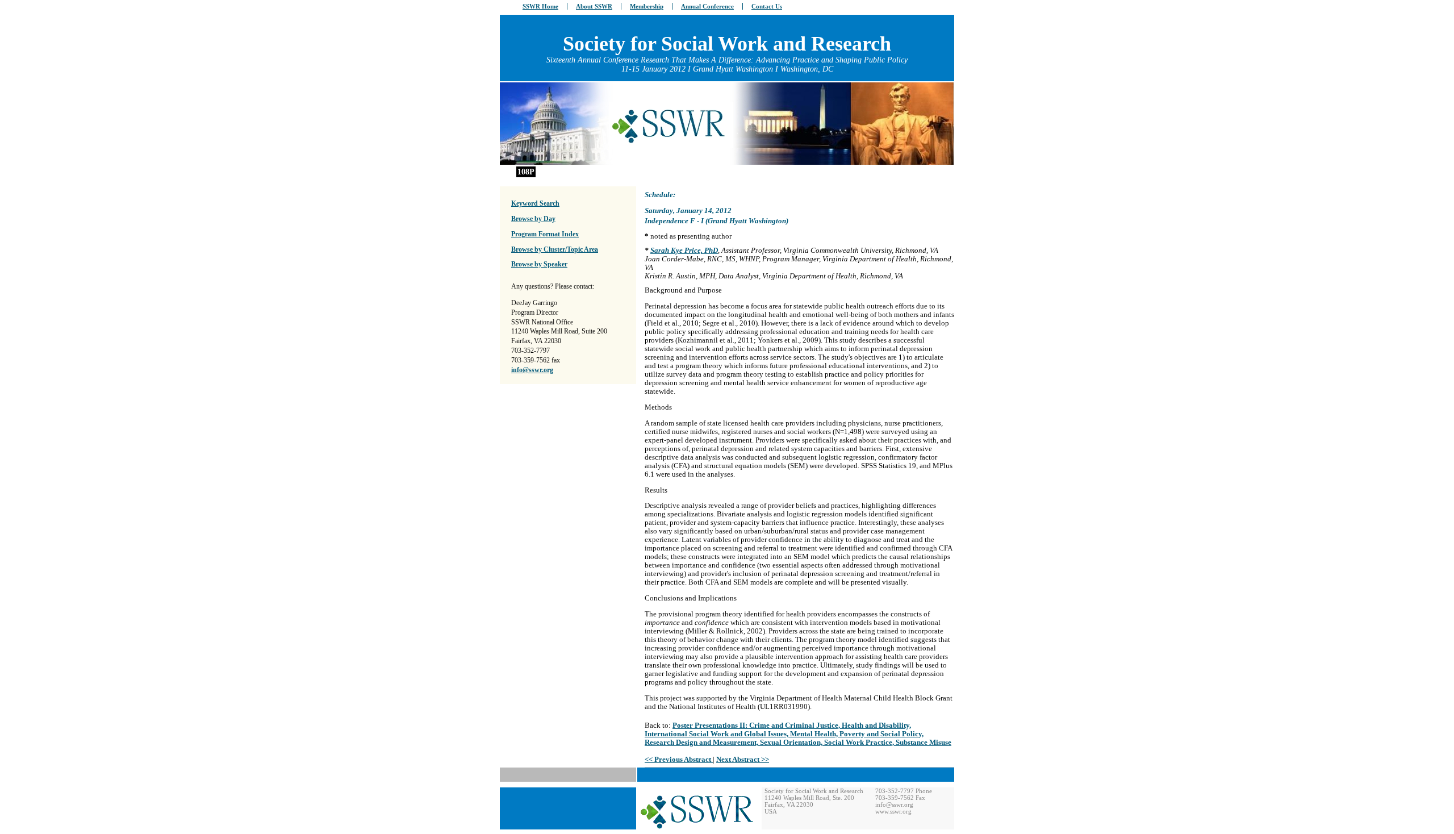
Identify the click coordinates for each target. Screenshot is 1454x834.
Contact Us (766, 6)
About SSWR (594, 6)
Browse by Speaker (539, 264)
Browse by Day (533, 219)
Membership (646, 6)
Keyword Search (535, 203)
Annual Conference (707, 6)
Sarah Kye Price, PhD (684, 251)
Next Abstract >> (742, 760)
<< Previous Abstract (679, 760)
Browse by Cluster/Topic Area (554, 249)
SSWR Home (540, 6)
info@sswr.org (532, 370)
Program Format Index (545, 234)
